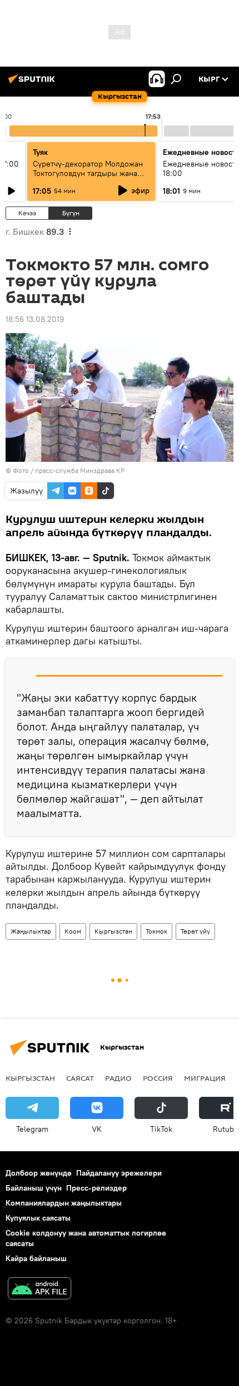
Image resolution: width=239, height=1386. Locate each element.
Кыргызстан (113, 931)
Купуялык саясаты (38, 1218)
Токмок (156, 931)
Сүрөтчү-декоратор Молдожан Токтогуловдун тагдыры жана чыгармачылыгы (88, 173)
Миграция (205, 1078)
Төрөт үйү (195, 931)
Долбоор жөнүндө (39, 1173)
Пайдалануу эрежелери (119, 1173)
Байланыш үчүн (34, 1188)
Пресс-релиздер (96, 1188)
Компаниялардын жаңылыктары (64, 1203)
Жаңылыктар (31, 931)
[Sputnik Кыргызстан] (33, 83)
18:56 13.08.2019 (35, 319)
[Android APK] (39, 1289)
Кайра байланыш (36, 1258)
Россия (158, 1078)
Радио (118, 1078)
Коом (72, 931)
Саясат (80, 1078)
